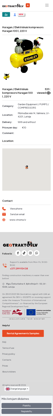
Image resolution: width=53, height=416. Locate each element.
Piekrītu (27, 405)
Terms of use (8, 348)
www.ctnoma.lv (18, 219)
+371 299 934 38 (19, 268)
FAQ (4, 342)
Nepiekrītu (26, 411)
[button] (5, 55)
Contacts (6, 359)
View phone (16, 208)
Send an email (17, 214)
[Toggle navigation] (47, 5)
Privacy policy (8, 354)
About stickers (9, 371)
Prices (5, 365)
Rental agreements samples (23, 333)
